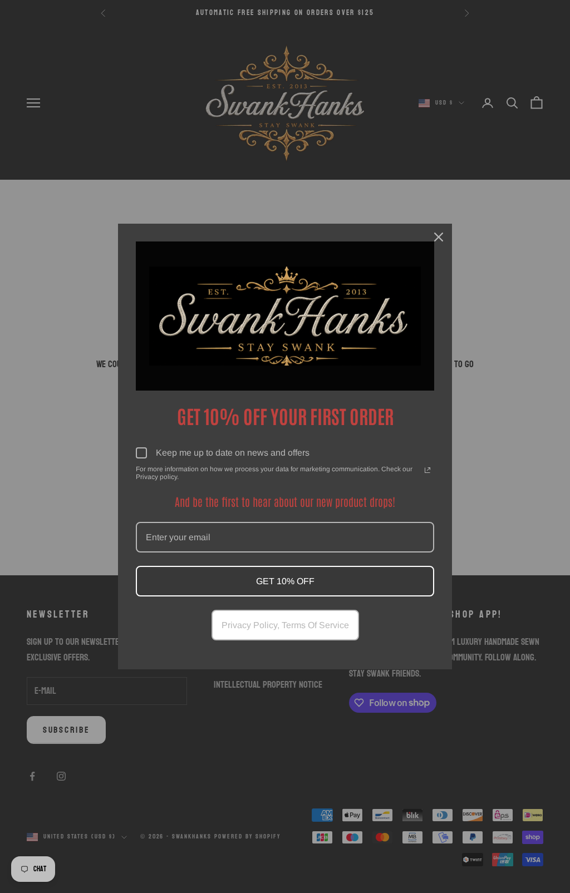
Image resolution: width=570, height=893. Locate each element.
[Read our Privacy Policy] (427, 470)
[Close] (438, 237)
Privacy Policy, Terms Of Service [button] (285, 625)
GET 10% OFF (285, 581)
